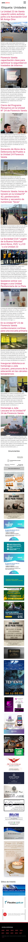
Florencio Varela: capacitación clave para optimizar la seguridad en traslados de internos (14, 61)
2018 (16, 933)
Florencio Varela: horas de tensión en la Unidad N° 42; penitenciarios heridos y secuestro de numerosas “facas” (14, 196)
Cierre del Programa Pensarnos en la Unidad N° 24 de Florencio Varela (14, 108)
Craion (3, 937)
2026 (2, 930)
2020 (7, 933)
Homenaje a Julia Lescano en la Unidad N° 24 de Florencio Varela (13, 411)
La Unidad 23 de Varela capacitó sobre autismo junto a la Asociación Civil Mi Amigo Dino (14, 15)
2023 (16, 930)
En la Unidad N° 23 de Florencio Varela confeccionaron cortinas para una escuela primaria (14, 327)
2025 (7, 930)
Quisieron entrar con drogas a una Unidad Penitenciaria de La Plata (13, 283)
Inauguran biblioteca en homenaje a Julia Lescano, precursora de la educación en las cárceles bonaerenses (14, 368)
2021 (2, 933)
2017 (20, 933)
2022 (21, 930)
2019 (12, 933)
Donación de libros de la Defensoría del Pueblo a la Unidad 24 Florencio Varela (13, 153)
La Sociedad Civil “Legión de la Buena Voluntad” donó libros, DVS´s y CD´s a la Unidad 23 (14, 242)
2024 (12, 930)
